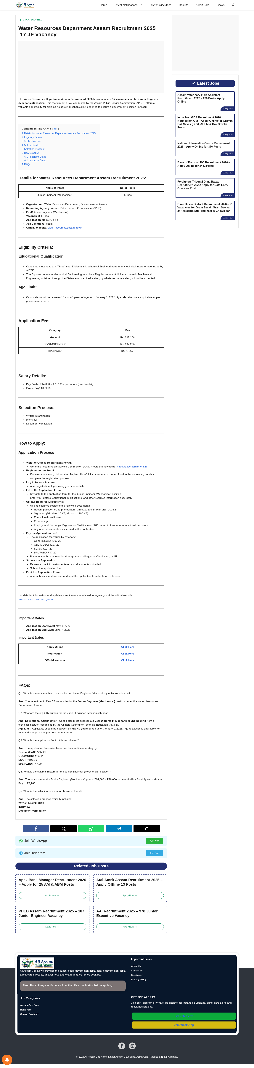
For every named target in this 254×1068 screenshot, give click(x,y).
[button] (233, 5)
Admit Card (202, 5)
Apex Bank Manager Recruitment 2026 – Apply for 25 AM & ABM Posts (52, 882)
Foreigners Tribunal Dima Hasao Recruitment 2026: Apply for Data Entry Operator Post (202, 185)
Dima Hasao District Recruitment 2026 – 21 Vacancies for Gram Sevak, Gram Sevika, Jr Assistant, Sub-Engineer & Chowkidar (205, 207)
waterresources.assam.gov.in (65, 227)
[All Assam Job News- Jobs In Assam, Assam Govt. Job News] (24, 5)
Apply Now (227, 109)
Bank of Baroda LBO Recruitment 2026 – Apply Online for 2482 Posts (203, 164)
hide (55, 129)
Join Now (154, 840)
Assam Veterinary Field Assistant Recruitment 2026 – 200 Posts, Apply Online (201, 98)
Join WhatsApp (184, 1025)
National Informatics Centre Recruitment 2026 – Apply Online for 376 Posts (203, 145)
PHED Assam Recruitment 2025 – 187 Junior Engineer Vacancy (51, 913)
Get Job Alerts (184, 1016)
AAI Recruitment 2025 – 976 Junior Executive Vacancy (127, 913)
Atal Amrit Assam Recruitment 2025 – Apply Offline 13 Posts (129, 882)
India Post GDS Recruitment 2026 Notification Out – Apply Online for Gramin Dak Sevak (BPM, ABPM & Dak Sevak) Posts (205, 122)
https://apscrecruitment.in (132, 466)
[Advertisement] (91, 67)
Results (183, 5)
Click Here (127, 646)
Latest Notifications (126, 5)
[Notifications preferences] (7, 1060)
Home (103, 5)
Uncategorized (32, 19)
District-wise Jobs (160, 5)
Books (221, 5)
